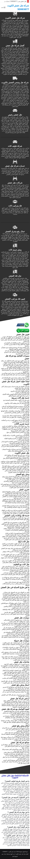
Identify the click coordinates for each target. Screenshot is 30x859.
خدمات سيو (4, 854)
